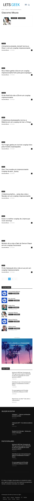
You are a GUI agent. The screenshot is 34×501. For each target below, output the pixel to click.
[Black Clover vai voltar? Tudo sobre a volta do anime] (6, 401)
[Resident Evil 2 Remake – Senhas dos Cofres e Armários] (6, 434)
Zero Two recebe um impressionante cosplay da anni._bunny (15, 170)
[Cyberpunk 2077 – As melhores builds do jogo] (6, 425)
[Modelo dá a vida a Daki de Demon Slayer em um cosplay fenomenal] (17, 233)
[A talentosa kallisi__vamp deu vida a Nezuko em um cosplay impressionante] (17, 184)
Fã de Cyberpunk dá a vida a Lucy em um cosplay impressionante (16, 269)
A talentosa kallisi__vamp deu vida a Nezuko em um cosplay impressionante (16, 195)
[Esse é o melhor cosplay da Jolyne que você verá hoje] (17, 209)
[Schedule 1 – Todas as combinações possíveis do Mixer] (6, 417)
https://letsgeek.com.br (12, 309)
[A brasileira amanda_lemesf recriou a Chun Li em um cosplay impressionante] (17, 36)
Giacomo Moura (5, 50)
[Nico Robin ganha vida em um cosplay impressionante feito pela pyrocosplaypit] (17, 61)
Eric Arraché (11, 298)
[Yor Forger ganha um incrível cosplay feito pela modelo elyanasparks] (17, 135)
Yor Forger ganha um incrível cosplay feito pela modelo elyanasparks (17, 146)
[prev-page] (3, 279)
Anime (3, 68)
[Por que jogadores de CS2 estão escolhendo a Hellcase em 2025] (6, 393)
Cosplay (3, 43)
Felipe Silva (11, 305)
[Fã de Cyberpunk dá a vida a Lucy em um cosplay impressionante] (17, 258)
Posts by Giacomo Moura (15, 9)
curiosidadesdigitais (14, 291)
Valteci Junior (12, 326)
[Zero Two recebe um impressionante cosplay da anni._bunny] (17, 159)
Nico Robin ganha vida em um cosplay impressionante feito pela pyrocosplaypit (16, 72)
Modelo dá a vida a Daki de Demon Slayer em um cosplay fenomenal (17, 244)
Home (3, 9)
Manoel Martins (12, 319)
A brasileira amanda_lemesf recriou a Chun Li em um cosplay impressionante (16, 47)
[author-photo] (7, 21)
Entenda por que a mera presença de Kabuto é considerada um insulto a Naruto (21, 383)
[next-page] (16, 279)
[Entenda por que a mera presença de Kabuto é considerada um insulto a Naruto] (6, 384)
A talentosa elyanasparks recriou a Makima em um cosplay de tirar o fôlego (16, 121)
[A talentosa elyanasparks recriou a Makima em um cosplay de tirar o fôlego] (17, 110)
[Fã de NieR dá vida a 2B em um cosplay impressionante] (17, 86)
